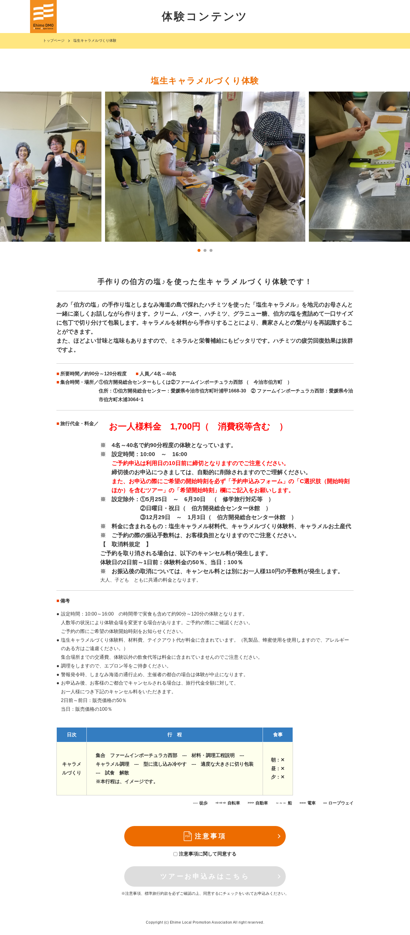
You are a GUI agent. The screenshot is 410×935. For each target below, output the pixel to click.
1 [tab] (198, 250)
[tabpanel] (205, 167)
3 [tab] (211, 250)
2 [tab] (205, 250)
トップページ (54, 40)
